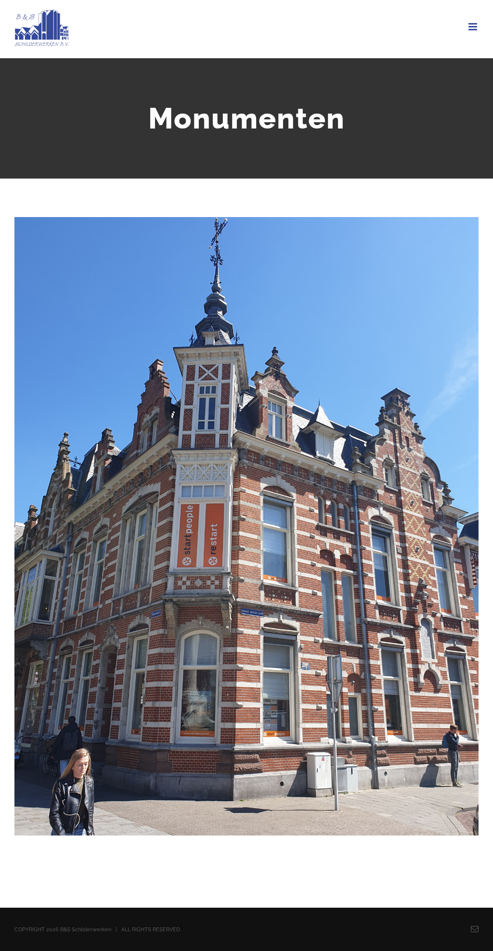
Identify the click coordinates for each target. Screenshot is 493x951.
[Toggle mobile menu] (473, 27)
